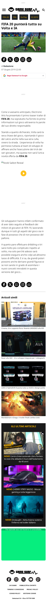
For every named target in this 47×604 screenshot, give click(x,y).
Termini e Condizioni (15, 589)
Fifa (14, 17)
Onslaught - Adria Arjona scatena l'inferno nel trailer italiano (23, 521)
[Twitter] (24, 579)
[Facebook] (10, 579)
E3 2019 (34, 17)
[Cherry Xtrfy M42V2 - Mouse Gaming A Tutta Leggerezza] (23, 476)
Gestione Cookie (29, 593)
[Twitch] (38, 579)
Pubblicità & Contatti (28, 585)
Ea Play (24, 17)
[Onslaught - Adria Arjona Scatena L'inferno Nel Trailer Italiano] (23, 507)
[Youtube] (32, 579)
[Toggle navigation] (4, 10)
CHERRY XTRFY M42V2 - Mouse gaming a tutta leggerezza (23, 490)
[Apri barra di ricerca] (43, 9)
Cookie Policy (14, 593)
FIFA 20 (6, 17)
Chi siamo (13, 585)
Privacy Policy (32, 589)
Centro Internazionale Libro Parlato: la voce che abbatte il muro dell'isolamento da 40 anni (23, 459)
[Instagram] (17, 579)
